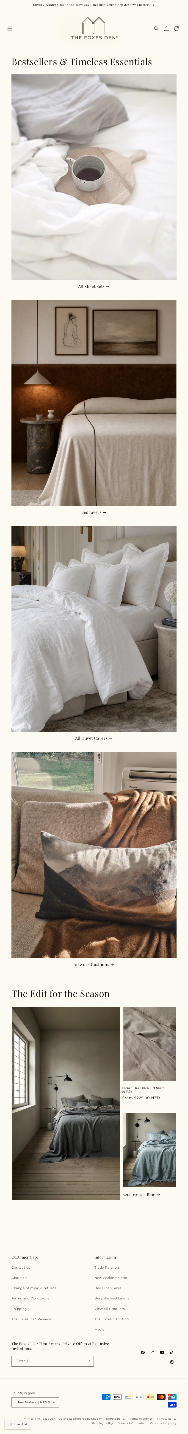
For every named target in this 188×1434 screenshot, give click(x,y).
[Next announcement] (179, 5)
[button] (10, 29)
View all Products (109, 1309)
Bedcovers (91, 512)
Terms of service (141, 1418)
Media (99, 1329)
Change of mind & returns (33, 1288)
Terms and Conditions (30, 1298)
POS (59, 1418)
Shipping (19, 1309)
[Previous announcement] (9, 5)
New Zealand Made (110, 1278)
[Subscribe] (88, 1361)
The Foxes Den (45, 1418)
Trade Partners (107, 1267)
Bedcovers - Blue (138, 1194)
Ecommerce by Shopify (85, 1418)
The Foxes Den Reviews (31, 1319)
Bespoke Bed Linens (111, 1298)
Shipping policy (102, 1423)
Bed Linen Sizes (108, 1288)
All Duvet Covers (91, 738)
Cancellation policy (163, 1423)
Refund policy (115, 1418)
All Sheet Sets (91, 286)
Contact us (20, 1267)
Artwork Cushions (91, 964)
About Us (19, 1278)
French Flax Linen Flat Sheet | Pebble (144, 1090)
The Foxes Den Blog (111, 1319)
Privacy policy (167, 1418)
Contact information (132, 1423)
